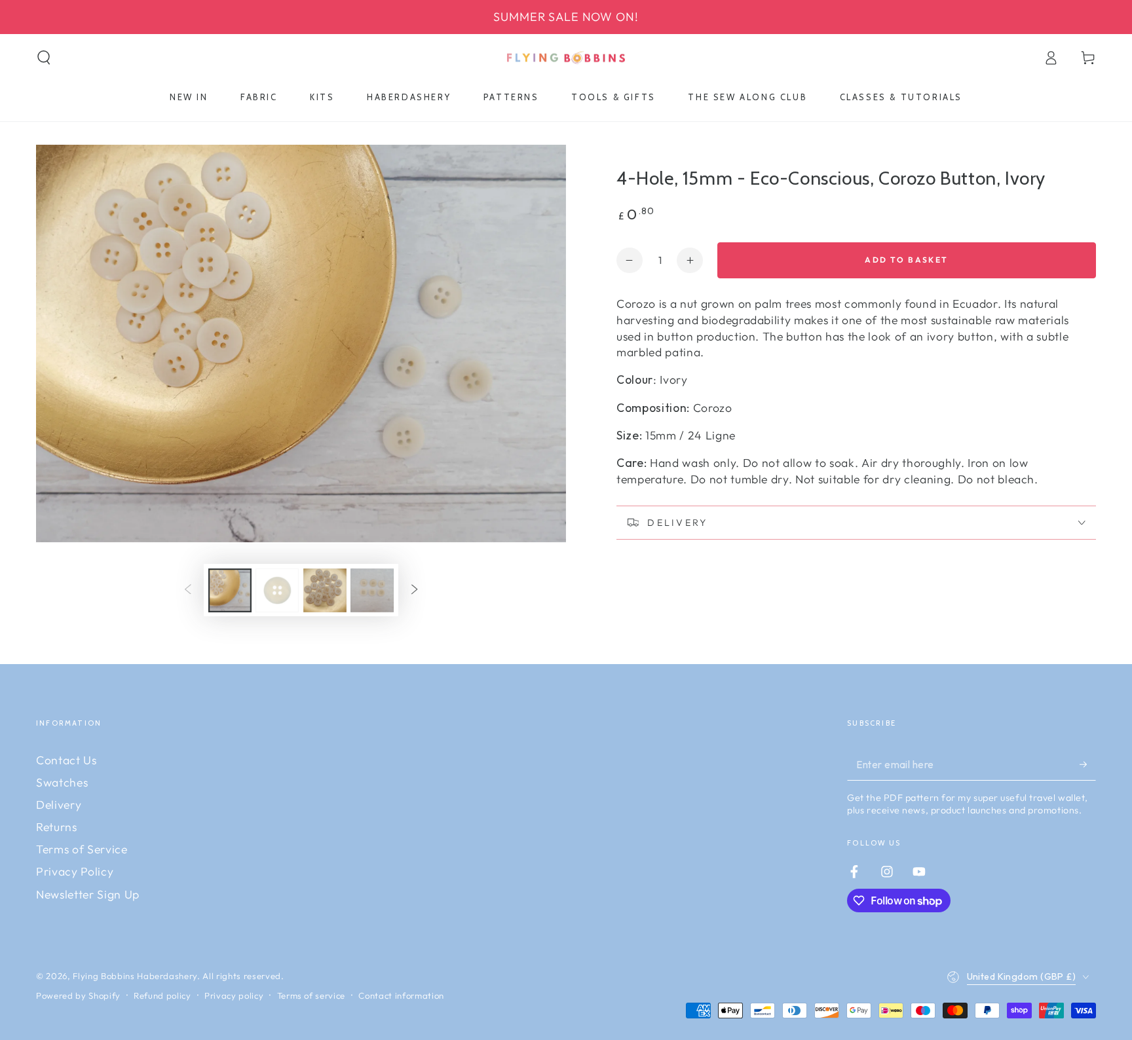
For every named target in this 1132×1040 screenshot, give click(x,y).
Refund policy (162, 995)
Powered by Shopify (78, 995)
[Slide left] (188, 590)
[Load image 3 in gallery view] (325, 590)
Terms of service (311, 995)
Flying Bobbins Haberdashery (135, 976)
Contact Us (66, 760)
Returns (56, 826)
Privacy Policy (74, 871)
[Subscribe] (1088, 764)
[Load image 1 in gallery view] (230, 590)
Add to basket (906, 260)
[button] (44, 57)
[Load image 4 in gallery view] (372, 590)
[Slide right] (414, 590)
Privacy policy (233, 995)
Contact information (401, 995)
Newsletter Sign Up (88, 894)
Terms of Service (82, 849)
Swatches (62, 782)
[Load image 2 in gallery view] (277, 590)
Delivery (58, 804)
